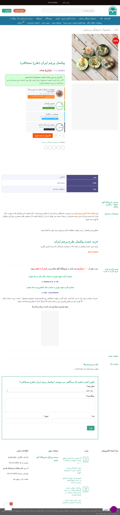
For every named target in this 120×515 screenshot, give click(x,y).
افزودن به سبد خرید (42, 135)
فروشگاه (39, 18)
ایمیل (45, 416)
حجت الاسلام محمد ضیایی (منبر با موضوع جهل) (72, 470)
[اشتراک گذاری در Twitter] (58, 147)
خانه (116, 29)
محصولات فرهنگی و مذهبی (87, 18)
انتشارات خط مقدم (33, 23)
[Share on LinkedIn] (46, 147)
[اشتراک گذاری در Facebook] (63, 147)
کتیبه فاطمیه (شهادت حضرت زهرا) (74, 23)
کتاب (100, 18)
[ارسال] (43, 11)
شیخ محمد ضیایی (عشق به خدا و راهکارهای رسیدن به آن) (72, 480)
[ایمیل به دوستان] (54, 147)
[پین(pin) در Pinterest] (50, 147)
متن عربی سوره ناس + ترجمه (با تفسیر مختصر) (72, 501)
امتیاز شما (90, 386)
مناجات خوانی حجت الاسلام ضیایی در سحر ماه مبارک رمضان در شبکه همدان (72, 491)
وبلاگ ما (13, 18)
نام (92, 416)
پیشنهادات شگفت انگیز (94, 23)
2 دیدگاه (79, 463)
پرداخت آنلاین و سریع (68, 18)
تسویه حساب (45, 23)
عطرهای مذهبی (57, 23)
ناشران (57, 18)
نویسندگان (48, 18)
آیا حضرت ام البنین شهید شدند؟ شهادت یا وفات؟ (71, 459)
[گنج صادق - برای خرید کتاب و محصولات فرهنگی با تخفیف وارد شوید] (108, 10)
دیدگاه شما (90, 396)
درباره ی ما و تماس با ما (25, 18)
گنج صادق (107, 18)
